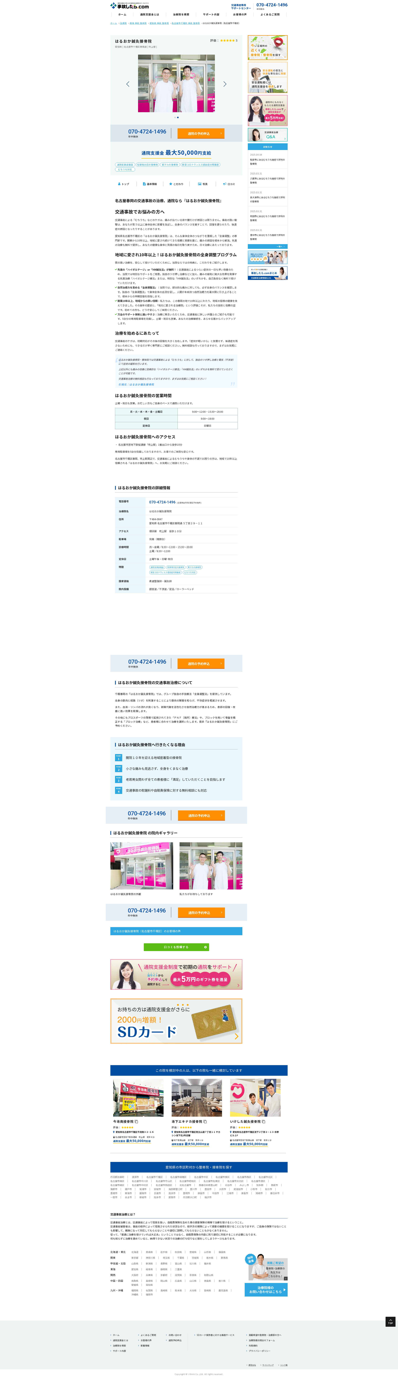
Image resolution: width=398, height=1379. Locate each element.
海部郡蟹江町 (176, 1189)
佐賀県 (149, 1290)
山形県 (207, 1252)
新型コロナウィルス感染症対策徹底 (200, 164)
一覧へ (279, 246)
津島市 (201, 1193)
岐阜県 (149, 1269)
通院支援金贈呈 (125, 164)
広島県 (178, 1280)
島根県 (149, 1280)
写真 (205, 184)
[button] (175, 117)
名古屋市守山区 (164, 1181)
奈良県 (193, 1275)
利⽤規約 (253, 1345)
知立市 (268, 1189)
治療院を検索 (181, 14)
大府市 (222, 1189)
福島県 (222, 1252)
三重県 (178, 1269)
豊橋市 (113, 1193)
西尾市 (274, 1185)
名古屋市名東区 (212, 1181)
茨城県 (195, 1257)
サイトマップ (268, 1365)
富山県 (178, 1263)
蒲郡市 (113, 1189)
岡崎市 (259, 1193)
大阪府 (134, 1275)
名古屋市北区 (266, 1177)
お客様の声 (240, 14)
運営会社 (252, 1365)
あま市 (128, 1197)
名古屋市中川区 (140, 1181)
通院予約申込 (175, 1340)
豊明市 (186, 1193)
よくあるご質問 (270, 14)
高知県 (149, 1284)
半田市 (215, 1193)
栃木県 (209, 1257)
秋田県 (178, 1252)
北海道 (134, 1252)
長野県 (163, 1263)
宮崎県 (207, 1290)
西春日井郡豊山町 (208, 1185)
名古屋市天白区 (235, 1181)
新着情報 (145, 1345)
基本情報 (152, 184)
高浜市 (172, 1193)
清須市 (135, 1177)
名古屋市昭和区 (188, 1181)
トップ (125, 184)
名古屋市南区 (117, 1181)
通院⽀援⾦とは (149, 14)
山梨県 (134, 1263)
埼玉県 (166, 1257)
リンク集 (284, 1365)
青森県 (149, 1252)
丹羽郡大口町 (190, 1197)
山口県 (193, 1280)
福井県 (207, 1263)
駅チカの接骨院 (170, 164)
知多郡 (259, 1185)
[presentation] (128, 84)
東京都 (134, 1257)
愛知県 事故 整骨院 (159, 23)
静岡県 (163, 1269)
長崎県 (163, 1290)
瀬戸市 (128, 1189)
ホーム (122, 14)
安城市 (157, 1189)
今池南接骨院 (124, 1121)
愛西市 (172, 1197)
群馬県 (224, 1257)
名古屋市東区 (223, 1177)
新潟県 (149, 1263)
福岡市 (149, 1294)
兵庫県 (149, 1275)
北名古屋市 (185, 1185)
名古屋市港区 (258, 1181)
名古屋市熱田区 (164, 1185)
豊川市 (193, 1189)
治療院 (123, 23)
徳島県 (207, 1280)
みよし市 (244, 1185)
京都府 (163, 1275)
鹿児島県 (223, 1290)
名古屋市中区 (201, 1177)
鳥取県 (134, 1280)
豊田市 (208, 1189)
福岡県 (134, 1290)
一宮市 (113, 1197)
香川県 (222, 1280)
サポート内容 (211, 14)
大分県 (193, 1290)
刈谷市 (228, 1185)
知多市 (157, 1197)
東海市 (128, 1193)
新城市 (142, 1197)
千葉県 (180, 1257)
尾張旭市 (238, 1189)
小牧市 (253, 1189)
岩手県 (163, 1252)
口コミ (231, 184)
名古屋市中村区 (140, 1185)
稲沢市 (208, 1197)
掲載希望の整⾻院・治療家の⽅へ (265, 1335)
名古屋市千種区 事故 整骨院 (186, 23)
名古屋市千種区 (154, 1177)
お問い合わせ (175, 1335)
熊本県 (178, 1290)
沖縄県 (134, 1294)
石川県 (193, 1263)
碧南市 (142, 1193)
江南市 (230, 1193)
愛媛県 (134, 1284)
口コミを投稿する (176, 947)
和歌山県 (208, 1275)
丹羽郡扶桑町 (117, 1177)
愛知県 (134, 1269)
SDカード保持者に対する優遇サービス (215, 1335)
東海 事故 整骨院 (138, 23)
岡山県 (163, 1280)
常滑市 (142, 1189)
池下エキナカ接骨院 (188, 1121)
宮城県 (193, 1252)
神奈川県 (150, 1257)
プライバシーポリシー (260, 1350)
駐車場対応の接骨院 (147, 164)
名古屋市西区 (244, 1177)
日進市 (157, 1193)
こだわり (178, 184)
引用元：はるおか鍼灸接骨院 (136, 384)
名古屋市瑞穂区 (178, 1177)
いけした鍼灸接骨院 (246, 1121)
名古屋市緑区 (117, 1185)
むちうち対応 (125, 169)
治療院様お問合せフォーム (262, 1340)
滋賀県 (178, 1275)
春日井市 (275, 1193)
